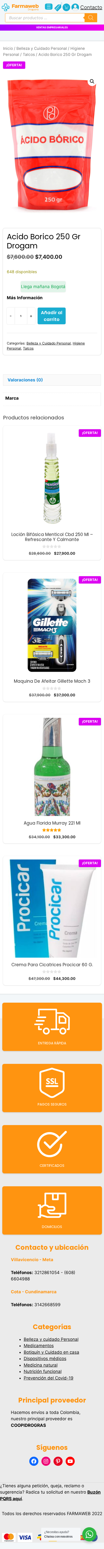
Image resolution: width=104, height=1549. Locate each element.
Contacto (91, 7)
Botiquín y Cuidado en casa (51, 1352)
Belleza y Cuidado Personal (41, 48)
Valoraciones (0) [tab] (25, 379)
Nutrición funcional (43, 1371)
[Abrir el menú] (49, 7)
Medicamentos (39, 1345)
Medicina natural (41, 1365)
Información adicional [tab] (31, 368)
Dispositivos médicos (45, 1358)
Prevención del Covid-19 (48, 1378)
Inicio (8, 48)
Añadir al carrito (51, 315)
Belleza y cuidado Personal (51, 1339)
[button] (92, 81)
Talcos (29, 54)
